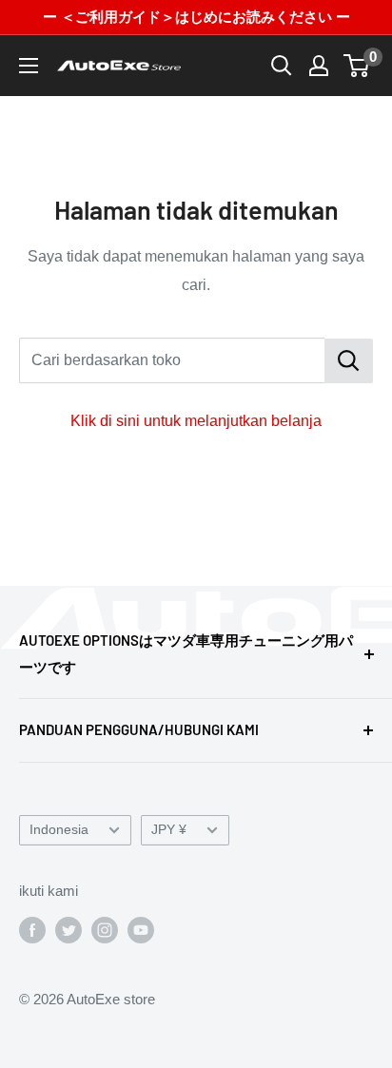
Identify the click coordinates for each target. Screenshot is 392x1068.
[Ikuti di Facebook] (32, 929)
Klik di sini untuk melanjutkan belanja (196, 421)
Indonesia (58, 830)
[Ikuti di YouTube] (140, 929)
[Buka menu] (28, 65)
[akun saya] (318, 65)
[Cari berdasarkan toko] (348, 361)
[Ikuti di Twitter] (68, 929)
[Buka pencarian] (281, 65)
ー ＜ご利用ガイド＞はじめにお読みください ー (196, 17)
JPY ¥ (168, 830)
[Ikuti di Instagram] (104, 929)
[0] (357, 65)
